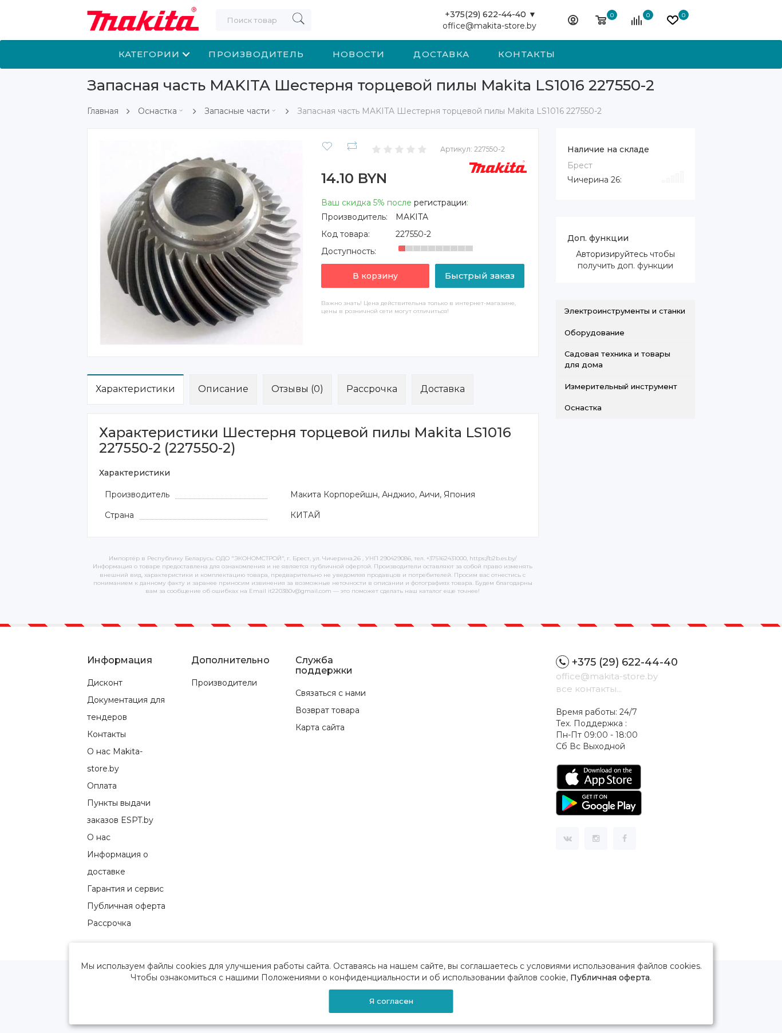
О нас (98, 837)
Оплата (102, 786)
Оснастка (157, 111)
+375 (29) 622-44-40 (625, 662)
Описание (223, 388)
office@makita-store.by (489, 26)
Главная (103, 111)
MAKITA (412, 217)
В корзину (375, 276)
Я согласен (391, 1001)
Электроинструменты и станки (624, 310)
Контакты (527, 54)
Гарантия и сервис (125, 889)
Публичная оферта (126, 906)
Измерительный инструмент (620, 386)
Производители (224, 683)
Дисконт (105, 683)
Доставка (441, 54)
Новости (359, 54)
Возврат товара (327, 710)
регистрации (440, 202)
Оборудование (594, 332)
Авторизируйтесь (611, 254)
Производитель (256, 54)
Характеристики (135, 388)
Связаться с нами (330, 693)
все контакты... (589, 688)
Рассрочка (371, 388)
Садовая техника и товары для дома (617, 359)
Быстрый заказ (480, 275)
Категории (149, 54)
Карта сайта (320, 727)
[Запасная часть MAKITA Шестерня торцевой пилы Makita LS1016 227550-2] (202, 242)
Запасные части (237, 111)
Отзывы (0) (297, 388)
